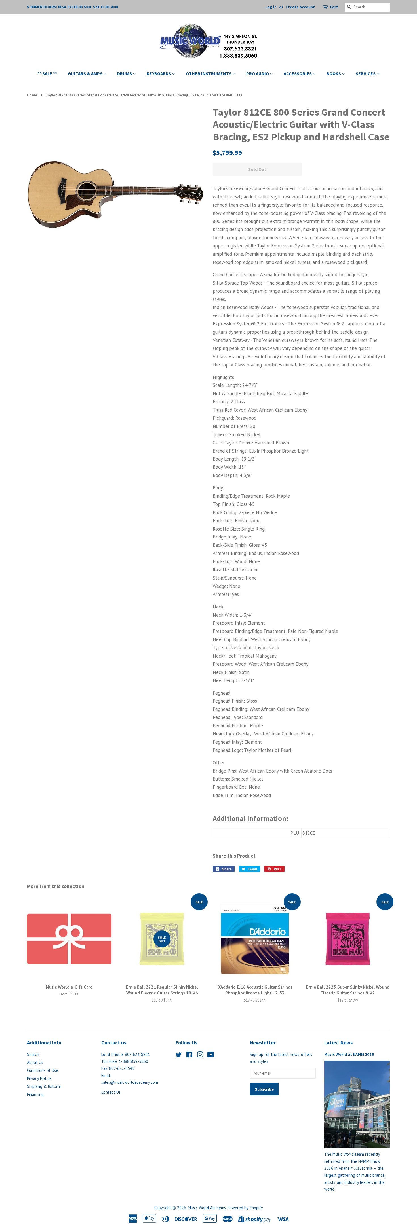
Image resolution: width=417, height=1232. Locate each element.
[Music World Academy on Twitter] (179, 1055)
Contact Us (111, 1092)
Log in (271, 6)
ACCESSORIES (298, 73)
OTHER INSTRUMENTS (209, 73)
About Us (35, 1062)
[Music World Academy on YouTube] (210, 1055)
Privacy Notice (39, 1078)
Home (32, 95)
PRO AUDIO (258, 73)
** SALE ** (47, 73)
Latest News (338, 1042)
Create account (300, 6)
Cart (334, 6)
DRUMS (125, 73)
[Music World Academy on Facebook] (189, 1055)
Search (33, 1054)
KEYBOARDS (159, 73)
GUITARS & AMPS (85, 73)
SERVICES (366, 73)
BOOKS (334, 73)
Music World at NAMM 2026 (349, 1054)
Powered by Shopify (245, 1207)
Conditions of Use (42, 1070)
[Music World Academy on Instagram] (200, 1055)
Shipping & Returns (44, 1086)
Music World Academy (207, 1207)
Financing (35, 1094)
